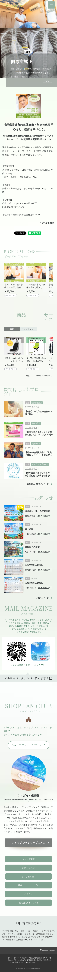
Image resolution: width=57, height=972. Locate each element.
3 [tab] (3, 62)
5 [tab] (3, 74)
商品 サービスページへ (38, 376)
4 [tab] (3, 68)
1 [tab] (3, 51)
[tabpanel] (28, 43)
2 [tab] (3, 56)
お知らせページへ (43, 598)
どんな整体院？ (48, 223)
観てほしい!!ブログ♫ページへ (38, 484)
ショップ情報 (28, 859)
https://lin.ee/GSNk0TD (25, 203)
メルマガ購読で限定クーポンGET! (27, 665)
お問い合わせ (28, 868)
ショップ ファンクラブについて (28, 745)
